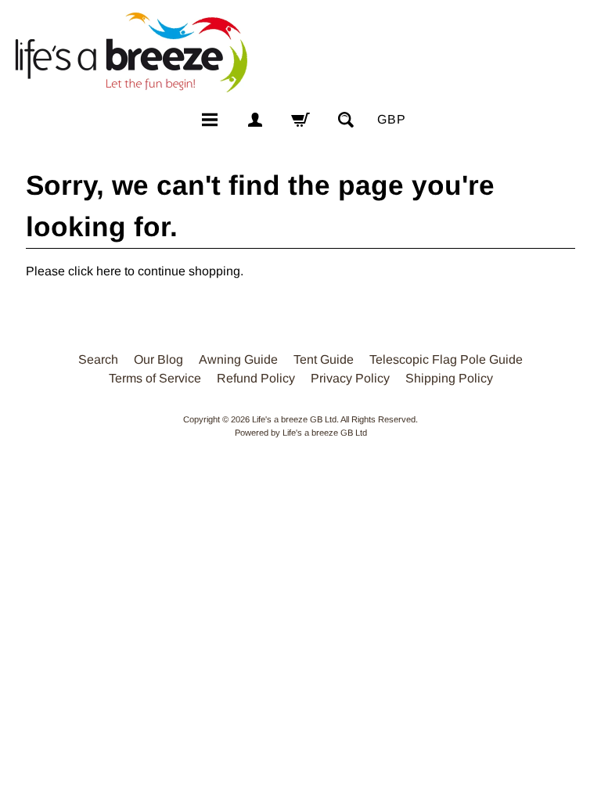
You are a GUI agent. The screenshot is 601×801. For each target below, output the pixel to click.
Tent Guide (323, 359)
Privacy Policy (350, 378)
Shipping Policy (449, 378)
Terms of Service (155, 378)
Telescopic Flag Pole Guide (446, 359)
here (108, 271)
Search (98, 359)
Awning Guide (238, 359)
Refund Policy (256, 378)
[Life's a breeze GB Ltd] (130, 52)
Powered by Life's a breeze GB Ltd (301, 432)
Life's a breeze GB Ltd (294, 419)
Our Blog (158, 359)
